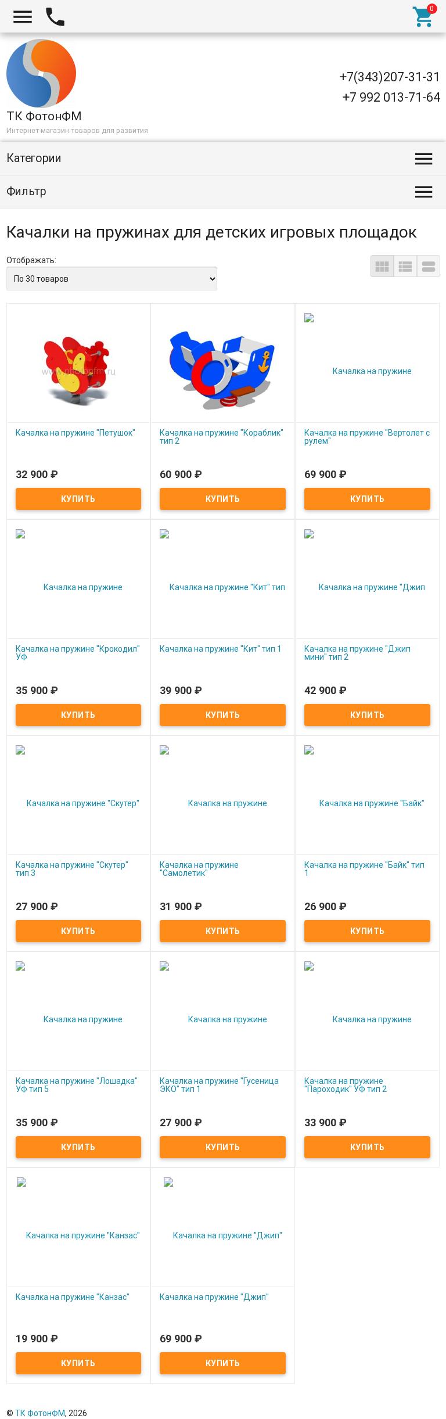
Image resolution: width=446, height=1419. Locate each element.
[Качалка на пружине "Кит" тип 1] (223, 586)
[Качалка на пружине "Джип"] (223, 1235)
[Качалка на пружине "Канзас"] (79, 1235)
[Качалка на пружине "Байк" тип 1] (367, 802)
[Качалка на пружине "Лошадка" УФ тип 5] (79, 1018)
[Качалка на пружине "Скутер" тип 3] (79, 802)
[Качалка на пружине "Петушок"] (79, 370)
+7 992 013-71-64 (391, 97)
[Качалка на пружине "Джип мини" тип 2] (367, 586)
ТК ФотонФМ (40, 1413)
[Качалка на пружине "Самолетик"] (223, 802)
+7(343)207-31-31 (390, 77)
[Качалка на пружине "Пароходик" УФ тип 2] (367, 1018)
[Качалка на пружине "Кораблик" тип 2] (223, 370)
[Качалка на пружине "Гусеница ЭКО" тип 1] (223, 1018)
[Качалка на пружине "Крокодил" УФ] (79, 586)
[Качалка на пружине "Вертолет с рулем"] (367, 370)
